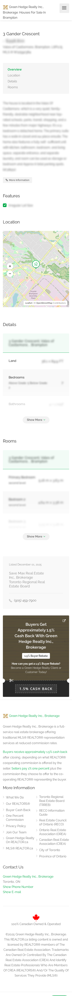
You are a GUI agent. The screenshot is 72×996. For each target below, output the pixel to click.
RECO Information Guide (52, 812)
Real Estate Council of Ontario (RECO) (52, 822)
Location (14, 75)
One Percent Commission (15, 818)
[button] (10, 266)
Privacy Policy (16, 826)
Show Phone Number (18, 887)
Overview (15, 69)
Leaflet (28, 303)
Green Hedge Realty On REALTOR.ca (20, 840)
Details (12, 81)
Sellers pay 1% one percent (30, 768)
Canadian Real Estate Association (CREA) (54, 842)
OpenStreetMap (44, 303)
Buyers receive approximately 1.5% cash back (35, 752)
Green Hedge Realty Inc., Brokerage (34, 716)
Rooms (13, 87)
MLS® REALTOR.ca (19, 848)
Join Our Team (16, 832)
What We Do (15, 797)
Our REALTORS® (18, 804)
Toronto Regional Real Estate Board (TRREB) (52, 801)
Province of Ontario (52, 856)
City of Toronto (49, 850)
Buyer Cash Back (18, 810)
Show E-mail (12, 892)
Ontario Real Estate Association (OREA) (52, 832)
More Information (18, 180)
